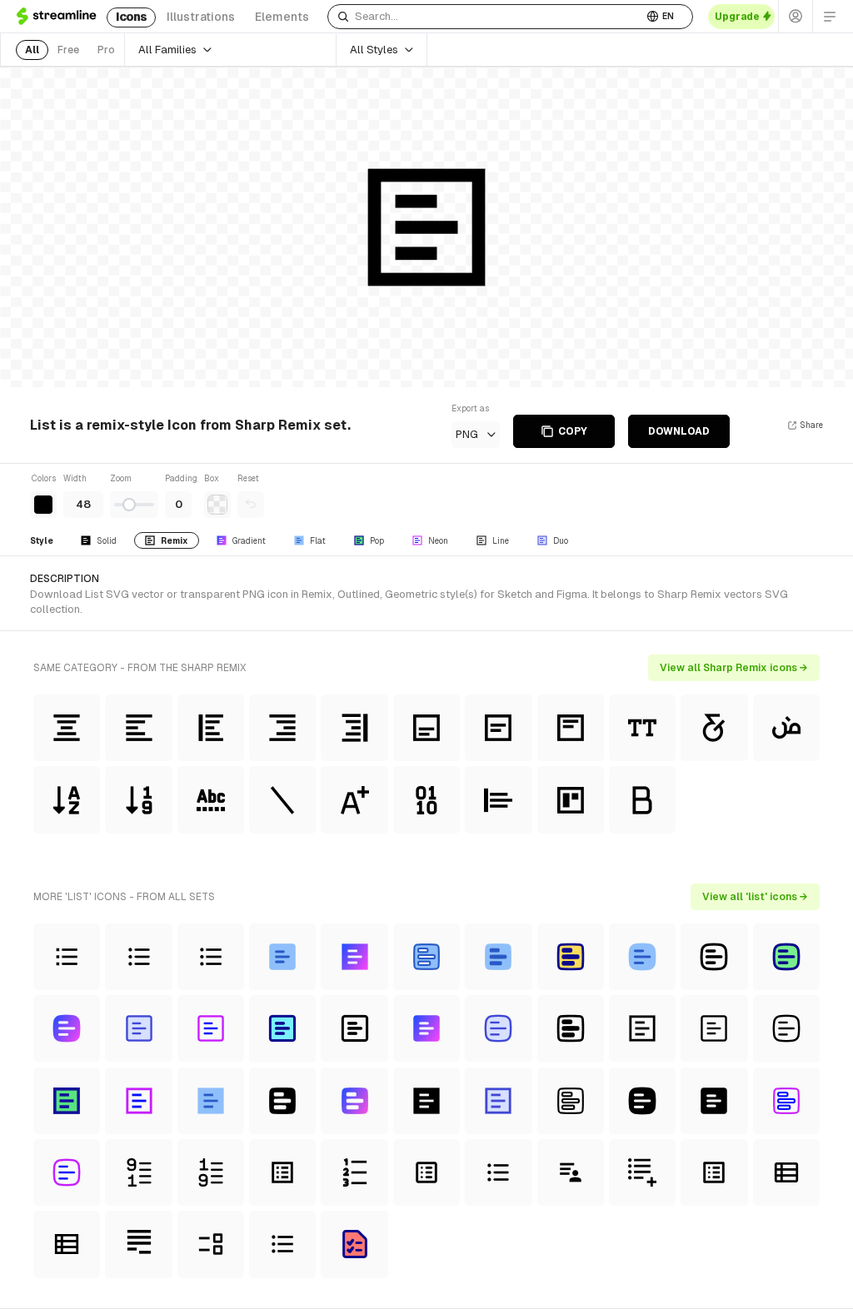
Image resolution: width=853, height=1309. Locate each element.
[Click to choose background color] (217, 504)
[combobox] (485, 16)
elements (282, 16)
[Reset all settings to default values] (250, 504)
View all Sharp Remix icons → (734, 668)
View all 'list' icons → (755, 897)
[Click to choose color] (43, 504)
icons (131, 16)
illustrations (201, 16)
